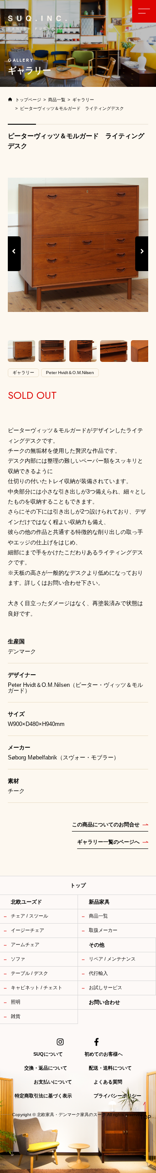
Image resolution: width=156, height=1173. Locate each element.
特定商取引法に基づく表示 (43, 1095)
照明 (15, 1001)
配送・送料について (110, 1067)
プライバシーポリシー (117, 1095)
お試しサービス (105, 987)
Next (142, 260)
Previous (14, 260)
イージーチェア (27, 930)
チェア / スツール (29, 915)
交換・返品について (45, 1067)
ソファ (18, 958)
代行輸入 (98, 973)
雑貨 (15, 1016)
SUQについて (48, 1054)
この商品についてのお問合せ (106, 825)
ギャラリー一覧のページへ (108, 842)
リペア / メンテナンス (112, 958)
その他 (96, 945)
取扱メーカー (103, 930)
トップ (78, 885)
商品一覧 (98, 915)
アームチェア (25, 944)
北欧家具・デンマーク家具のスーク (71, 1115)
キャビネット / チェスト (36, 987)
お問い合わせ (104, 1002)
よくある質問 (108, 1081)
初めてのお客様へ (103, 1054)
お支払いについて (53, 1081)
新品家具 (99, 902)
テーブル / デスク (29, 973)
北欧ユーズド (26, 902)
